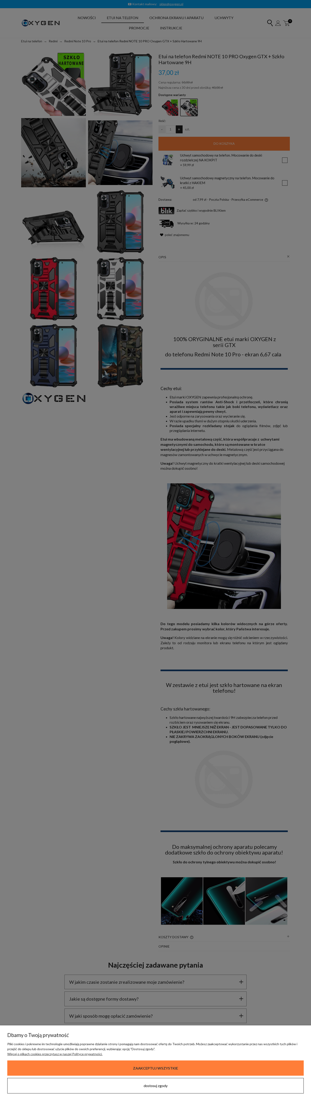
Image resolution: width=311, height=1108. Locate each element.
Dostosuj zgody (156, 1085)
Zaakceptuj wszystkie (155, 1068)
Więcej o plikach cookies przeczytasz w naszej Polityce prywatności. (54, 1054)
